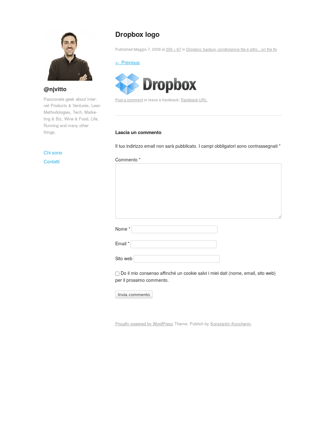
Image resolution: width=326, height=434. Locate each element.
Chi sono (53, 152)
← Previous (127, 62)
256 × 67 (173, 49)
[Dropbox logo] (156, 92)
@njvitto (55, 89)
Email (122, 243)
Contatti (52, 161)
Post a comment (129, 99)
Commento (127, 159)
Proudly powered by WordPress (144, 324)
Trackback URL (194, 99)
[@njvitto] (69, 81)
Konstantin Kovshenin (230, 324)
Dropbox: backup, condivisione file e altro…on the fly (231, 49)
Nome (122, 229)
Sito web (123, 258)
